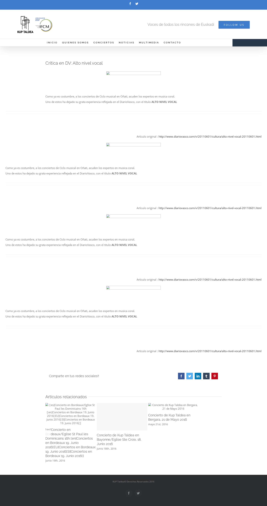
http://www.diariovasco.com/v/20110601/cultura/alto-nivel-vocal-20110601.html (210, 136)
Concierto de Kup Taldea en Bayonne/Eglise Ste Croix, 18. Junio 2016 (119, 439)
